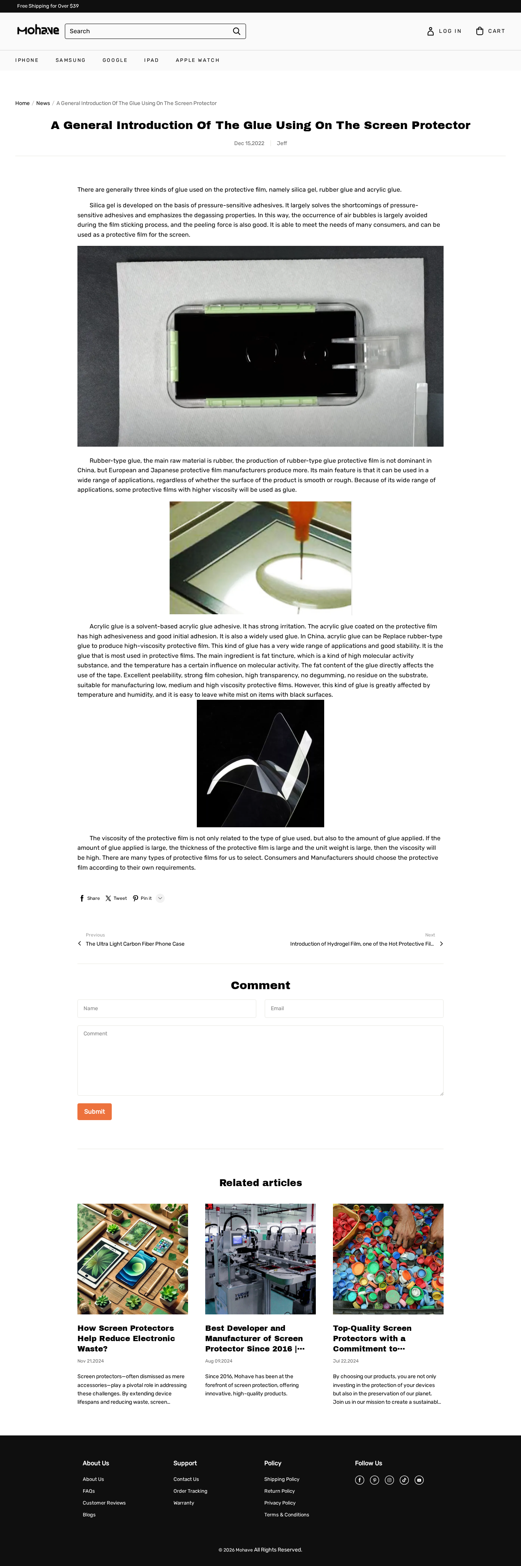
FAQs (89, 1491)
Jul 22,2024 (346, 1361)
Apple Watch (198, 60)
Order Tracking (190, 1491)
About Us (93, 1479)
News (43, 103)
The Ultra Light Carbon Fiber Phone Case (135, 944)
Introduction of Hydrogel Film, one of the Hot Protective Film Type (362, 944)
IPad (151, 60)
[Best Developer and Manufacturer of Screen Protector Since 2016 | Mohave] (260, 1259)
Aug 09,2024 (218, 1361)
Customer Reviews (104, 1503)
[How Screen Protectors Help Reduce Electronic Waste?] (132, 1259)
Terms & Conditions (286, 1515)
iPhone (27, 60)
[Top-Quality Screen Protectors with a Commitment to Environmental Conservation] (388, 1259)
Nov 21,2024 (90, 1361)
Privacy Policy (280, 1503)
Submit (94, 1111)
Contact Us (186, 1479)
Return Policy (279, 1491)
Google (115, 60)
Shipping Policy (281, 1479)
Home (22, 103)
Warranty (184, 1503)
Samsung (71, 60)
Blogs (89, 1515)
